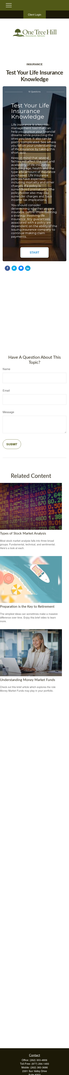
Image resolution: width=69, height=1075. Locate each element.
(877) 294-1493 (40, 1063)
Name (6, 369)
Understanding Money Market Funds (27, 680)
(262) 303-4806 (38, 1060)
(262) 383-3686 (39, 1067)
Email (6, 390)
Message (8, 412)
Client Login (34, 14)
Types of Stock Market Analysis (23, 533)
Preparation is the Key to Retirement (27, 606)
